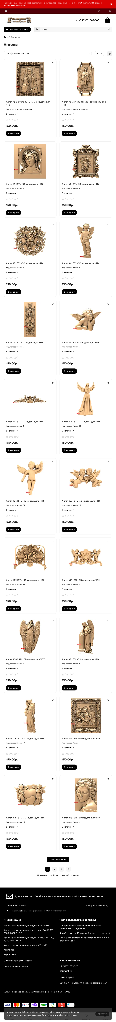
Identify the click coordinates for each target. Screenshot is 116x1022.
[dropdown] (6, 11)
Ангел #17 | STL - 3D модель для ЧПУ (81, 738)
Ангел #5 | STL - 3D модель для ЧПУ (24, 342)
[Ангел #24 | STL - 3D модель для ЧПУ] (30, 478)
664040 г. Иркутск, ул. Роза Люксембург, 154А (83, 982)
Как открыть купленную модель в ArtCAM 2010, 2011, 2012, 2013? (29, 939)
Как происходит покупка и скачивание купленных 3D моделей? (80, 927)
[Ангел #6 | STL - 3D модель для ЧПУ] (86, 240)
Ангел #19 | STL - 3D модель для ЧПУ (25, 738)
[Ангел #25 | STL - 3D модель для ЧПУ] (86, 399)
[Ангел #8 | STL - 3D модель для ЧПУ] (86, 161)
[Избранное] (99, 11)
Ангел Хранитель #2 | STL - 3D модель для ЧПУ (28, 103)
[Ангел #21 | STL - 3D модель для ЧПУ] (86, 557)
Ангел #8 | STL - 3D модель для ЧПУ (80, 184)
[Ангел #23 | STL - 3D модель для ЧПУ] (86, 478)
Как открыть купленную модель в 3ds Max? (26, 925)
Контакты (9, 949)
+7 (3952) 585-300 (89, 20)
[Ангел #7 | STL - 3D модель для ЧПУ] (30, 240)
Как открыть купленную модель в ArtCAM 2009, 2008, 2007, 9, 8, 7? (29, 931)
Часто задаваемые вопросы (78, 919)
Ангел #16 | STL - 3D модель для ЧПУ (25, 817)
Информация (12, 919)
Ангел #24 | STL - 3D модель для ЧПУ (25, 500)
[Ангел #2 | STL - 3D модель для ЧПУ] (86, 636)
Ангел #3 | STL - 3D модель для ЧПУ (24, 421)
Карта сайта (10, 954)
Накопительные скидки (16, 966)
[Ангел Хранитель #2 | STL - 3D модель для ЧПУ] (30, 79)
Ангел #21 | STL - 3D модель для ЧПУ (81, 580)
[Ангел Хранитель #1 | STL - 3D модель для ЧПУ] (86, 79)
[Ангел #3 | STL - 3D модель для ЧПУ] (30, 399)
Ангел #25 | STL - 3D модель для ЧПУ (81, 421)
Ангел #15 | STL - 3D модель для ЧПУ (81, 817)
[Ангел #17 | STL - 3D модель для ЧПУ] (86, 715)
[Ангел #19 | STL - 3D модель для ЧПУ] (30, 715)
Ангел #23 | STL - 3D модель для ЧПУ (81, 500)
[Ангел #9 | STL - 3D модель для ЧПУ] (30, 161)
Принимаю (102, 1014)
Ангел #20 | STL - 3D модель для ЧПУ (25, 659)
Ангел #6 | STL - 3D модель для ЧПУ (80, 263)
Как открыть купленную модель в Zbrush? (25, 945)
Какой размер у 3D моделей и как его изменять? (85, 933)
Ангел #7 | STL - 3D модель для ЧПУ (24, 263)
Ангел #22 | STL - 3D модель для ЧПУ (25, 580)
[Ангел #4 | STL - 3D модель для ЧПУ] (86, 319)
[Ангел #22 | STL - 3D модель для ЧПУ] (30, 557)
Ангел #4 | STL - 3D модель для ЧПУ (80, 342)
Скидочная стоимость (18, 960)
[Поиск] (109, 29)
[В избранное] (52, 63)
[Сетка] (109, 53)
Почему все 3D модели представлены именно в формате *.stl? (84, 939)
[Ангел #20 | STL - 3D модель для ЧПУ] (30, 636)
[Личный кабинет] (110, 11)
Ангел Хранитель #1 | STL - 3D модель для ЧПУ (84, 103)
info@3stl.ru (66, 970)
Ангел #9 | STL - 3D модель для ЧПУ (24, 184)
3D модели (14, 37)
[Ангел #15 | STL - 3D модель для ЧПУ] (86, 795)
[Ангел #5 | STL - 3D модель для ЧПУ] (30, 319)
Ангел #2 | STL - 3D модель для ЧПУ (80, 659)
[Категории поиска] (37, 29)
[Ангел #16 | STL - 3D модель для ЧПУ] (30, 795)
